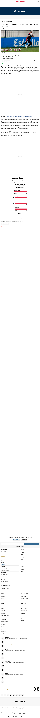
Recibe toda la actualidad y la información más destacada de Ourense (14, 681)
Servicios (2, 576)
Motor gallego (3, 633)
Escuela (22, 620)
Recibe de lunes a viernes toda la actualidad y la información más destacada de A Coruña (16, 665)
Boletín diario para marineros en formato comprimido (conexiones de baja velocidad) (15, 657)
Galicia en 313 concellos (25, 572)
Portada (2, 593)
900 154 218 (20, 701)
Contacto (2, 582)
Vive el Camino (24, 608)
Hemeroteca (3, 554)
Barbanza (22, 556)
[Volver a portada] (20, 1)
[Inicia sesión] (38, 1)
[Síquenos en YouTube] (13, 695)
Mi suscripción (3, 551)
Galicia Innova (23, 611)
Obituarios (3, 613)
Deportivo (7, 221)
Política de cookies (17, 716)
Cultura (2, 606)
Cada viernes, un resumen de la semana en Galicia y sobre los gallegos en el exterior (16, 662)
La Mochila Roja (24, 610)
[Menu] (1, 1)
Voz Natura (31, 707)
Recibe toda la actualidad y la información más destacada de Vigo (13, 677)
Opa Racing (3, 624)
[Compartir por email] (5, 61)
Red (21, 601)
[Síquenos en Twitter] (5, 695)
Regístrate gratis (16, 539)
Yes (21, 618)
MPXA (17, 708)
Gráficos (2, 608)
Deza (22, 559)
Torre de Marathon (4, 621)
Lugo (22, 564)
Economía (3, 596)
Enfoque (22, 606)
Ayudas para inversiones (5, 588)
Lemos (22, 562)
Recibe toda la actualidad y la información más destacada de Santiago (14, 674)
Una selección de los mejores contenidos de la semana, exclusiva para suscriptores (15, 645)
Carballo (22, 557)
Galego (22, 546)
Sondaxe (24, 707)
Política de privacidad (11, 716)
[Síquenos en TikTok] (16, 695)
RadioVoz (21, 707)
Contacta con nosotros (5, 570)
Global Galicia (23, 596)
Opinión (2, 601)
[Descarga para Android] (38, 688)
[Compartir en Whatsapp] (2, 61)
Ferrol (22, 561)
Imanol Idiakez (11, 221)
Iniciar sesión (24, 539)
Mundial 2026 (3, 619)
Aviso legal (5, 716)
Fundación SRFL (12, 707)
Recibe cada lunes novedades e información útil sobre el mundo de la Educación (15, 650)
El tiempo (2, 616)
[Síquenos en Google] (22, 695)
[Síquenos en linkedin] (11, 695)
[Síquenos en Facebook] (2, 695)
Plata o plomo (23, 603)
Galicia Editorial (21, 708)
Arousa (22, 554)
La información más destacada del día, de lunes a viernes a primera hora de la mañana (16, 638)
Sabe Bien (23, 594)
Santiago (22, 569)
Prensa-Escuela (36, 707)
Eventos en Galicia (4, 581)
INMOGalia (3, 579)
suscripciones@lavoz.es (20, 703)
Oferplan (2, 577)
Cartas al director (4, 568)
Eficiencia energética (5, 586)
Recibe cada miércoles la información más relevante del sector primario (14, 653)
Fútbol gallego (3, 631)
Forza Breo (3, 629)
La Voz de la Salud (24, 593)
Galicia (2, 594)
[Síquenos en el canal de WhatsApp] (19, 695)
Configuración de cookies (32, 716)
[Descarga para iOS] (35, 688)
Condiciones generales (24, 716)
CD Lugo (2, 626)
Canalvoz (28, 707)
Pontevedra (23, 567)
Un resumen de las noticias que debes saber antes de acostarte (13, 642)
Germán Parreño (16, 221)
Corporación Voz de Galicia (5, 707)
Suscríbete (3, 556)
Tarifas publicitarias (4, 574)
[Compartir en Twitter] (9, 61)
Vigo (22, 571)
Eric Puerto (21, 221)
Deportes (2, 603)
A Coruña (22, 550)
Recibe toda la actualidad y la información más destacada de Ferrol (13, 669)
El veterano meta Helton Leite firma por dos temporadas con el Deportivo (19, 116)
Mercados (22, 615)
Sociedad (2, 605)
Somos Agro (3, 610)
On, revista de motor (24, 621)
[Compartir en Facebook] (7, 61)
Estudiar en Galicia (24, 598)
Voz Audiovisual (17, 707)
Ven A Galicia (23, 605)
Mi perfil (2, 560)
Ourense (22, 566)
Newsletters (3, 562)
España (2, 598)
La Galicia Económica (5, 615)
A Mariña (22, 552)
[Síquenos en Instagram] (8, 695)
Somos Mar (3, 611)
